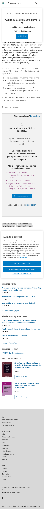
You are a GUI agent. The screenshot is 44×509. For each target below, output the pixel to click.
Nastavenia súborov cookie (22, 274)
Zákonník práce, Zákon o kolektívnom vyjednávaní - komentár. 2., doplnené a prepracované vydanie (28, 365)
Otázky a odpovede (8, 437)
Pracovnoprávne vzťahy (10, 420)
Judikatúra (5, 445)
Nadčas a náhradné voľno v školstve (15, 336)
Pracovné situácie (8, 425)
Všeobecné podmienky (9, 490)
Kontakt (4, 468)
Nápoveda (5, 474)
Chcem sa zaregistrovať (22, 196)
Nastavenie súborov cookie (11, 492)
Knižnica (4, 457)
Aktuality (5, 448)
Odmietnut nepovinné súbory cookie (22, 269)
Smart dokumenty (8, 454)
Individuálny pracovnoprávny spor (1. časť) (18, 297)
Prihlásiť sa (22, 36)
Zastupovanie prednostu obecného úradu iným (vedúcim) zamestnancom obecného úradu (20, 321)
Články (4, 434)
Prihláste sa (35, 116)
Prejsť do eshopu (22, 377)
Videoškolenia (6, 451)
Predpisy (5, 440)
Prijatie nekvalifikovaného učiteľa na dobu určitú (21, 329)
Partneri (4, 471)
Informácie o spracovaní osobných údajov (16, 487)
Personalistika (6, 423)
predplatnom (31, 205)
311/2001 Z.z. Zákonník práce (13, 353)
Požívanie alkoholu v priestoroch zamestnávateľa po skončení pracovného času (22, 289)
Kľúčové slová (6, 477)
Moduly (4, 460)
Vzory (3, 443)
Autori (4, 480)
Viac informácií (23, 257)
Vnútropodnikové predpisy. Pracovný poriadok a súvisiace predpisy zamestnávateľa (27, 385)
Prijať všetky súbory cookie (22, 263)
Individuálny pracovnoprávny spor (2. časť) (18, 303)
